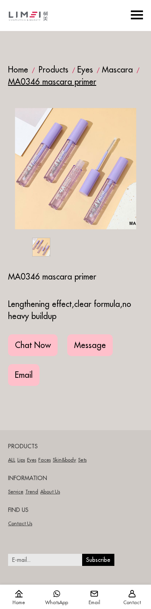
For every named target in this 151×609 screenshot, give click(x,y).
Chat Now (33, 345)
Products (53, 69)
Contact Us (20, 523)
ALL (11, 460)
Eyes (85, 69)
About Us (50, 492)
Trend (31, 492)
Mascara (117, 69)
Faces (44, 460)
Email (24, 375)
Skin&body (64, 460)
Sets (82, 460)
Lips (21, 460)
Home (18, 69)
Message (90, 345)
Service (15, 492)
